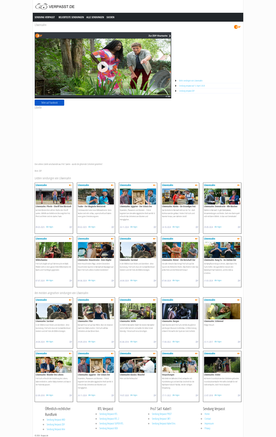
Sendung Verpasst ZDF (56, 424)
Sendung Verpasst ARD (56, 419)
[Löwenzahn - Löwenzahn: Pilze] (96, 311)
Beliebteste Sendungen (71, 17)
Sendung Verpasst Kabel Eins (163, 423)
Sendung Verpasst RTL (108, 414)
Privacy (207, 428)
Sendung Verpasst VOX (108, 428)
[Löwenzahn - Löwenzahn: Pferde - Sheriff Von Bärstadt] (54, 196)
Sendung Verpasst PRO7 (162, 414)
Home (207, 414)
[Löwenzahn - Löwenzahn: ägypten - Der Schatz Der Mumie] (138, 196)
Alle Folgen (49, 226)
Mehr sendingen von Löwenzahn (191, 80)
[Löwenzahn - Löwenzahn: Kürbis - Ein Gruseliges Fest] (180, 196)
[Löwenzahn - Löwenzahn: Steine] (222, 364)
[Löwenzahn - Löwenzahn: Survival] (138, 249)
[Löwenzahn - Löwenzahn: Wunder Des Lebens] (54, 364)
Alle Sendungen (95, 17)
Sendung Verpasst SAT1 (161, 418)
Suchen (110, 17)
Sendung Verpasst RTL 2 (109, 418)
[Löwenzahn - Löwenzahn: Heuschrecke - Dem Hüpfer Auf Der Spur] (96, 249)
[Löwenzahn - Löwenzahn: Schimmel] (222, 311)
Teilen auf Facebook (49, 102)
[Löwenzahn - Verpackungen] (180, 364)
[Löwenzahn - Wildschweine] (54, 249)
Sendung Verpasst (45, 17)
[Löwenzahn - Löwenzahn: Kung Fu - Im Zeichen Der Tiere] (222, 249)
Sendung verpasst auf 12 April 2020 (192, 85)
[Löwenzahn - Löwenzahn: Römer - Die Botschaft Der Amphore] (180, 249)
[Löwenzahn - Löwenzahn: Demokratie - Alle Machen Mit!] (222, 196)
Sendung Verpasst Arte (56, 429)
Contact (208, 418)
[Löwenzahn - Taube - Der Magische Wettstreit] (96, 196)
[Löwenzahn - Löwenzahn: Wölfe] (138, 311)
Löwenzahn (40, 25)
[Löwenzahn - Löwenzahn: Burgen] (180, 311)
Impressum (209, 423)
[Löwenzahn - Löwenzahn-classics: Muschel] (138, 364)
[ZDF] (237, 26)
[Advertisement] (103, 133)
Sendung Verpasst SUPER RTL (111, 423)
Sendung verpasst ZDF (187, 90)
